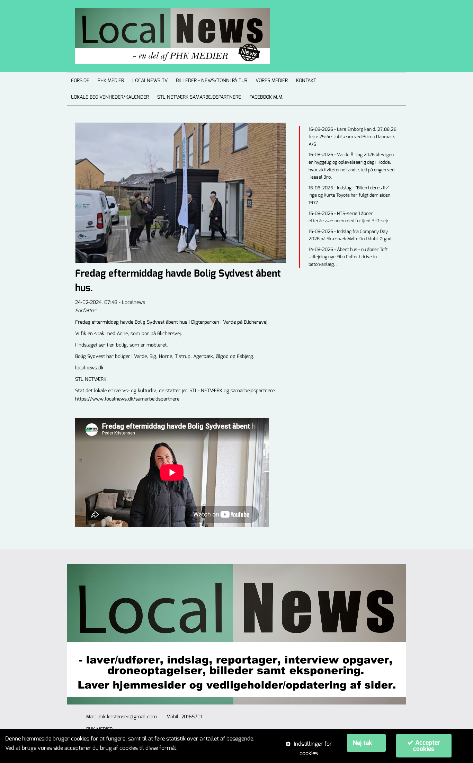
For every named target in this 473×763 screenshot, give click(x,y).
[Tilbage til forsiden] (164, 36)
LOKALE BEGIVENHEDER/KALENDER (110, 97)
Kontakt (306, 80)
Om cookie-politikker (204, 748)
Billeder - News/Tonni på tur (211, 80)
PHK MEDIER (111, 80)
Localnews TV (150, 80)
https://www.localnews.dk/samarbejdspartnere (127, 399)
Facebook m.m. (266, 97)
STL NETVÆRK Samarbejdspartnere (199, 97)
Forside (80, 80)
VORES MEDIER (272, 80)
